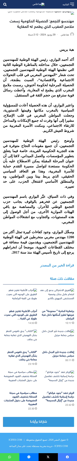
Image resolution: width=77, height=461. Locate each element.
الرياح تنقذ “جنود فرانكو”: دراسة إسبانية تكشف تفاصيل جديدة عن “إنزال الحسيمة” (58, 396)
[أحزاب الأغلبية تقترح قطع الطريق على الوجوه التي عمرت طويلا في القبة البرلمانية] (20, 297)
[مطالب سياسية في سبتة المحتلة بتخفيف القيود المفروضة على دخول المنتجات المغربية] (20, 379)
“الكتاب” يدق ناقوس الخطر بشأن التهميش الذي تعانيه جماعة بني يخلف (22, 356)
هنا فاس (65, 35)
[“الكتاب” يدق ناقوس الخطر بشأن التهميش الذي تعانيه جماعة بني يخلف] (20, 338)
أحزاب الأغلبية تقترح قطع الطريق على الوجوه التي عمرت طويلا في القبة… (20, 315)
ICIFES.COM (15, 439)
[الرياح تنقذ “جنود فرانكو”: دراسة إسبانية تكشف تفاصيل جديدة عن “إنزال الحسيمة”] (57, 379)
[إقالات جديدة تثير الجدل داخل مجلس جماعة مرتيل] (57, 338)
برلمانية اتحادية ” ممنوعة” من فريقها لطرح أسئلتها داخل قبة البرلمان (58, 315)
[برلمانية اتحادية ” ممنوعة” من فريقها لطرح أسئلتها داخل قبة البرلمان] (57, 297)
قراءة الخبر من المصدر (57, 265)
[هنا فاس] (38, 4)
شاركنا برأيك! (38, 422)
